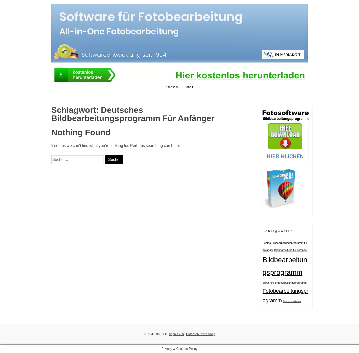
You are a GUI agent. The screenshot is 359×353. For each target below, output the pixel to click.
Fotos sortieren (292, 301)
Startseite (172, 87)
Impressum (176, 334)
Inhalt (189, 87)
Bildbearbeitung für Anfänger (290, 250)
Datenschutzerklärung (200, 334)
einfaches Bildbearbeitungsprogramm (284, 282)
